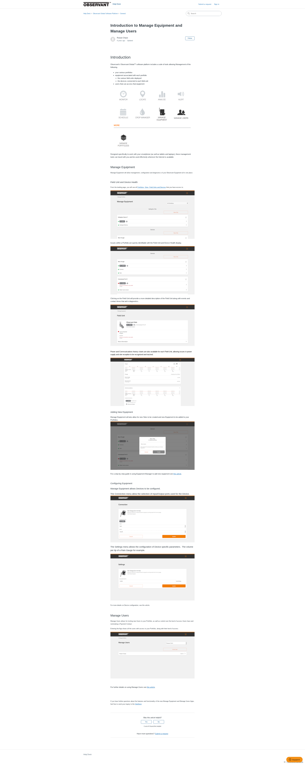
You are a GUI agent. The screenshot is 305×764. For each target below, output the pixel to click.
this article (177, 474)
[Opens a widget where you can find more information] (294, 760)
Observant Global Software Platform (105, 13)
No (159, 722)
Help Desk (87, 13)
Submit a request (204, 4)
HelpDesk (138, 704)
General (123, 13)
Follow (190, 38)
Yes (146, 722)
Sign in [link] (216, 4)
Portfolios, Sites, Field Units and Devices (151, 187)
